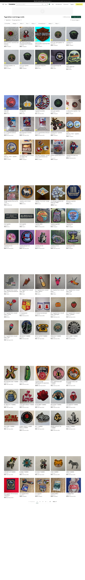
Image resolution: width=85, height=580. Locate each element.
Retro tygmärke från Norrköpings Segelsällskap (11, 494)
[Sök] (42, 4)
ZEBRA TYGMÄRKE (70, 472)
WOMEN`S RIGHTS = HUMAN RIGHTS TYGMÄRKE (26, 427)
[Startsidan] (12, 4)
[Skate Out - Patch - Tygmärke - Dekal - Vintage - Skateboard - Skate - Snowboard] (73, 124)
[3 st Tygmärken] (42, 485)
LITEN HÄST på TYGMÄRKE (9, 472)
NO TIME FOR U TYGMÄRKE (10, 404)
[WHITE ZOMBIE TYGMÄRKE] (73, 327)
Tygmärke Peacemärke (40, 110)
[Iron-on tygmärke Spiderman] (11, 124)
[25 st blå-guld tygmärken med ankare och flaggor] (58, 192)
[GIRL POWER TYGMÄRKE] (11, 418)
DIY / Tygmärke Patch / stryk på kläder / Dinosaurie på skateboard (11, 291)
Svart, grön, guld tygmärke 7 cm (57, 42)
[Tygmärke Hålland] (58, 485)
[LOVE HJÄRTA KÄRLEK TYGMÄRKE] (27, 396)
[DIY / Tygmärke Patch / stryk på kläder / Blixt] (27, 281)
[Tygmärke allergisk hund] (27, 237)
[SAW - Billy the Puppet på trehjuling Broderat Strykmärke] (27, 34)
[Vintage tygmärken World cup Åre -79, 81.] (11, 192)
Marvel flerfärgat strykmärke (25, 132)
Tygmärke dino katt (39, 245)
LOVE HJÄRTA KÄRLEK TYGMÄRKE (27, 404)
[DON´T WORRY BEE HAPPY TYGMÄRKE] (58, 373)
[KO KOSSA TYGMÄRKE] (42, 463)
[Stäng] (84, 1)
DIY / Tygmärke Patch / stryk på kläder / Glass (10, 337)
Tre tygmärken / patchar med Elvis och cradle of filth (27, 156)
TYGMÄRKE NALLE (70, 493)
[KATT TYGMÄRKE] (42, 418)
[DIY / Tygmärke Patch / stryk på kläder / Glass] (11, 327)
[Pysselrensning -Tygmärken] (58, 124)
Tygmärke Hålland (54, 493)
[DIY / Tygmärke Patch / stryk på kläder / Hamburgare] (58, 304)
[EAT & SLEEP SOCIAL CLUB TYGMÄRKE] (73, 373)
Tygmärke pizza (69, 224)
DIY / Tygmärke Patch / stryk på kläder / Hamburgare (57, 314)
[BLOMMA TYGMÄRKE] (27, 463)
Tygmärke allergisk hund (25, 245)
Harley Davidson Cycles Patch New (42, 43)
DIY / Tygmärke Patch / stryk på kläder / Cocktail (10, 314)
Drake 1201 (6, 110)
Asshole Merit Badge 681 (40, 65)
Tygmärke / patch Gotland (25, 201)
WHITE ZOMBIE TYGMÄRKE (72, 336)
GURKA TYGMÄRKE (24, 381)
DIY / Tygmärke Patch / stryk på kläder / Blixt (26, 291)
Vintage (67, 132)
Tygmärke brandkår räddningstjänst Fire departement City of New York (42, 382)
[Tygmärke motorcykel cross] (73, 147)
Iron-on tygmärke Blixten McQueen (42, 132)
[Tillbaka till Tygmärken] (5, 20)
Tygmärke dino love (8, 245)
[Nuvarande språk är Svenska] (49, 4)
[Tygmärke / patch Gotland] (27, 192)
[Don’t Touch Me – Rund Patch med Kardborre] (11, 34)
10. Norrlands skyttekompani (41, 313)
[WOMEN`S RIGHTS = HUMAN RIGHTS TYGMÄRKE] (27, 418)
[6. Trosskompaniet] (27, 304)
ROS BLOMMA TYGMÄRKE (40, 404)
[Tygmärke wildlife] (42, 215)
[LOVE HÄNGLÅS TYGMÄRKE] (73, 396)
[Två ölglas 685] (27, 102)
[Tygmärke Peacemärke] (42, 102)
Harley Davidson (38, 42)
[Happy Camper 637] (73, 57)
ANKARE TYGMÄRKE (70, 426)
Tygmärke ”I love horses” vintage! (42, 201)
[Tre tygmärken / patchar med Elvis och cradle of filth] (27, 147)
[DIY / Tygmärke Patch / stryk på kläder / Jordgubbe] (73, 304)
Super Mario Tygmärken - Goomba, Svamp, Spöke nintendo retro (42, 156)
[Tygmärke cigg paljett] (58, 215)
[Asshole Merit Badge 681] (42, 57)
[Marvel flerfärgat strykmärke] (27, 124)
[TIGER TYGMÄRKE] (58, 463)
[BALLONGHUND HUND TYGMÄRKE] (11, 373)
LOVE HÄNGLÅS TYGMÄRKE (72, 404)
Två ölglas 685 (23, 110)
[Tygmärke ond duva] (58, 237)
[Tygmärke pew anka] (73, 237)
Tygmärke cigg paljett (55, 224)
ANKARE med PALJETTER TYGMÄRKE (56, 427)
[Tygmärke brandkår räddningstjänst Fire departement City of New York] (42, 373)
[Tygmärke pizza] (73, 215)
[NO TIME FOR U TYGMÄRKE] (11, 396)
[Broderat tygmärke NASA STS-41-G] (58, 147)
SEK (53, 4)
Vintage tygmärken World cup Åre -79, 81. (11, 202)
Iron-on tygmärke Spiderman (10, 132)
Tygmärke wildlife (38, 224)
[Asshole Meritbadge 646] (58, 57)
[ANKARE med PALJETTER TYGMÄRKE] (58, 418)
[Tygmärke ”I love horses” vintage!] (42, 192)
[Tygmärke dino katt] (42, 237)
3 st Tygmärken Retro (24, 493)
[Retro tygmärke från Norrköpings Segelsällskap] (11, 485)
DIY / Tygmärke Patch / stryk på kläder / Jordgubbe (72, 314)
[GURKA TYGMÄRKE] (27, 373)
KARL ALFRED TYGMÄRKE (56, 404)
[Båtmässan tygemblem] (73, 192)
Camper (67, 65)
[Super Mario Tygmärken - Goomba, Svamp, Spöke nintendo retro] (42, 147)
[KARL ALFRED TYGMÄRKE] (58, 396)
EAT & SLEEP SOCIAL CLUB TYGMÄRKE (71, 382)
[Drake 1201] (11, 102)
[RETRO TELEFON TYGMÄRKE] (42, 327)
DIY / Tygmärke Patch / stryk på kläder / (57, 291)
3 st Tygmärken (38, 493)
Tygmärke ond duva (55, 245)
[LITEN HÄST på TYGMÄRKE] (11, 463)
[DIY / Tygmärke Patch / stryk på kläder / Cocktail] (11, 304)
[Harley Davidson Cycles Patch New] (42, 34)
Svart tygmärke (7, 224)
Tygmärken (8, 20)
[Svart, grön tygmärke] (27, 57)
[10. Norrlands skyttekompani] (42, 304)
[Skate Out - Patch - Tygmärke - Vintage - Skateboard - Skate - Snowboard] (11, 147)
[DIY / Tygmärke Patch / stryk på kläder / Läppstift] (42, 281)
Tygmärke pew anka (70, 245)
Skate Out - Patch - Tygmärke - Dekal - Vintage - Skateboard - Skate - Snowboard (72, 133)
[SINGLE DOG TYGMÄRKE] (58, 327)
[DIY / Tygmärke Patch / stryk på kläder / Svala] (73, 281)
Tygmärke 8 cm (69, 42)
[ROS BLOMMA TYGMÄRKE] (42, 396)
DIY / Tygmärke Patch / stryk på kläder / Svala (72, 291)
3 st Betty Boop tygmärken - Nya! (73, 110)
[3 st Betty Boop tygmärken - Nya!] (73, 102)
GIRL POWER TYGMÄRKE (9, 426)
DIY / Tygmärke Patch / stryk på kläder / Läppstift (41, 291)
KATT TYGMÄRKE (39, 426)
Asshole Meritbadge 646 (56, 65)
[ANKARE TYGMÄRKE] (73, 418)
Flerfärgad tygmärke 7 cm (9, 65)
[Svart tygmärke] (11, 215)
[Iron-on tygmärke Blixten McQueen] (42, 124)
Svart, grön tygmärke (24, 65)
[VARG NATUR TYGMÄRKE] (27, 327)
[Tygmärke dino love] (11, 237)
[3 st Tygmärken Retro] (27, 485)
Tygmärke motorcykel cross (72, 155)
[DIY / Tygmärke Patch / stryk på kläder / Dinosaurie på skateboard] (11, 281)
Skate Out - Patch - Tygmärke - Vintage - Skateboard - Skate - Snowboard (10, 156)
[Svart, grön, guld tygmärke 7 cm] (58, 34)
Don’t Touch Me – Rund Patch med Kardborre (11, 43)
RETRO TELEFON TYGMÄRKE (41, 336)
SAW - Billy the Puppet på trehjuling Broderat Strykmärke (26, 43)
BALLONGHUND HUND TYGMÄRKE (11, 381)
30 (50, 501)
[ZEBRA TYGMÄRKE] (73, 463)
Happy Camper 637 (70, 66)
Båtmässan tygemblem (71, 201)
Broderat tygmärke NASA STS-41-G (58, 156)
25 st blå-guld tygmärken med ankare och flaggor (57, 202)
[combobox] (30, 4)
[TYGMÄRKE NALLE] (73, 485)
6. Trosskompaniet (23, 313)
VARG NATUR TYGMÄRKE (25, 336)
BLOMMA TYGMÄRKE (24, 472)
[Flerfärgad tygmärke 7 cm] (11, 57)
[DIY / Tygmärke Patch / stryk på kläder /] (58, 281)
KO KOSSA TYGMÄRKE (40, 472)
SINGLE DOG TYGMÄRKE (56, 336)
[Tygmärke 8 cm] (73, 34)
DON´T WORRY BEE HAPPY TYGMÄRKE (56, 382)
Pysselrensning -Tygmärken (56, 132)
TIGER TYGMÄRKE (54, 472)
